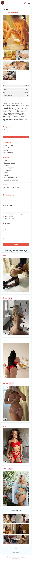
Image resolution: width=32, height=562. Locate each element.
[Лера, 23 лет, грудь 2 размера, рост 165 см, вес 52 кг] (9, 518)
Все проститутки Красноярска (16, 557)
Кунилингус (7, 170)
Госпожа (6, 165)
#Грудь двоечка (7, 187)
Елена (5, 298)
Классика (6, 175)
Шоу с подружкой (9, 167)
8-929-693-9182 (13, 12)
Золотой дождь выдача (11, 180)
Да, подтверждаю (9, 216)
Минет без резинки (9, 163)
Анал (5, 160)
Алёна (5, 341)
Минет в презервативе (10, 177)
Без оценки (8, 223)
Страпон (6, 172)
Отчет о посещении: (8, 205)
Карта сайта (16, 558)
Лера (4, 426)
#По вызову (16, 187)
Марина (6, 383)
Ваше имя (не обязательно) (9, 200)
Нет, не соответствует (10, 218)
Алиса (5, 469)
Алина (5, 255)
